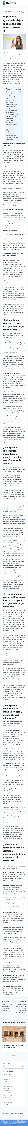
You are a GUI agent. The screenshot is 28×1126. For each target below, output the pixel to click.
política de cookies (15, 1123)
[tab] (12, 1055)
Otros (5, 1097)
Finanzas (6, 1084)
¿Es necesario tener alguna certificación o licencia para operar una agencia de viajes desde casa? (12, 114)
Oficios (5, 1093)
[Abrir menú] (24, 3)
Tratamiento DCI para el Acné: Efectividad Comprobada (7, 1006)
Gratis (5, 1088)
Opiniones (6, 1095)
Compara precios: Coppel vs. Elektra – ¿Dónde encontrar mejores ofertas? (20, 1007)
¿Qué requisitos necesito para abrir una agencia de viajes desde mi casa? (12, 94)
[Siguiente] (23, 1040)
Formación (6, 1086)
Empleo (5, 1081)
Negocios (6, 1090)
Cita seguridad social (17, 1113)
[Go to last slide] (4, 1040)
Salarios (5, 1100)
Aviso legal (6, 1113)
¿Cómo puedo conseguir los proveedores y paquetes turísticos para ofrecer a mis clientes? (11, 103)
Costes (5, 1079)
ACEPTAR (14, 1124)
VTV (4, 1104)
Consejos (6, 1077)
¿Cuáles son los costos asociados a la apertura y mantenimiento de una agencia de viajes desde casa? (12, 134)
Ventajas (6, 1102)
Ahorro (5, 1074)
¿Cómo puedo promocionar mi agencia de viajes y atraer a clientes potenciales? (11, 124)
